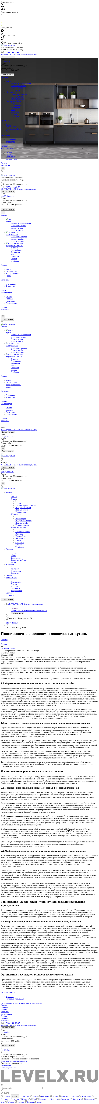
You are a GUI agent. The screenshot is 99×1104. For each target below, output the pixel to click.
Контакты (5, 165)
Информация (7, 148)
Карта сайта (6, 1065)
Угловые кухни (17, 90)
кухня (26, 1003)
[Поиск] (3, 168)
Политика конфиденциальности (14, 1061)
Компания (5, 135)
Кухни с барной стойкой (21, 83)
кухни (21, 1003)
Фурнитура (10, 142)
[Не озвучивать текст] (2, 41)
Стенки (14, 114)
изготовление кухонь (9, 1003)
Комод (13, 110)
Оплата (9, 152)
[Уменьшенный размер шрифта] (2, 4)
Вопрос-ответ (11, 159)
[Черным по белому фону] (1, 15)
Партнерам (10, 157)
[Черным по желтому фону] (1, 23)
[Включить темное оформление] (3, 212)
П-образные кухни (18, 86)
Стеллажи (15, 112)
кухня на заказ (36, 1003)
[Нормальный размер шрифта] (2, 7)
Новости (4, 1018)
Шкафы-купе (11, 92)
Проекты (5, 120)
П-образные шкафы (19, 94)
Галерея (4, 146)
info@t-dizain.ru (7, 61)
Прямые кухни (17, 88)
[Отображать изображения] (2, 30)
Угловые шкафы (17, 99)
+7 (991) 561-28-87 (12, 52)
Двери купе (15, 107)
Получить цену (7, 75)
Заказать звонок (8, 57)
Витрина (14, 103)
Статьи (4, 163)
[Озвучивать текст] (2, 38)
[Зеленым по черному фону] (1, 25)
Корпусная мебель (13, 101)
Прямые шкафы (17, 97)
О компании (11, 139)
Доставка (9, 155)
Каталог (4, 77)
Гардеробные (16, 105)
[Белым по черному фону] (1, 17)
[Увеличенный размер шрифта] (3, 10)
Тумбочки (15, 116)
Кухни (9, 81)
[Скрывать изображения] (2, 33)
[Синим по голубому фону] (1, 20)
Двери (8, 131)
